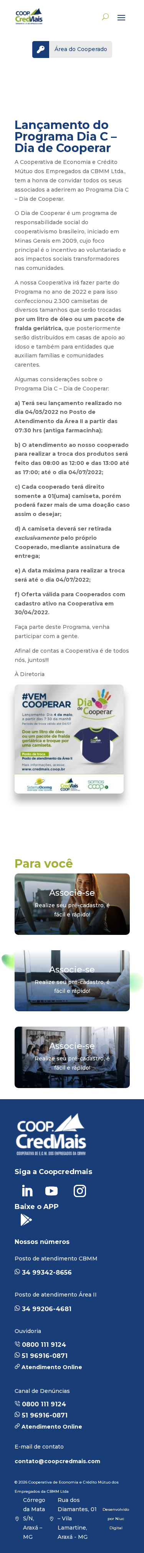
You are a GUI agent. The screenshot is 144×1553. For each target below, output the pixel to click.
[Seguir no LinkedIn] (27, 1191)
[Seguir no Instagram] (80, 1191)
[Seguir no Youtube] (51, 1191)
